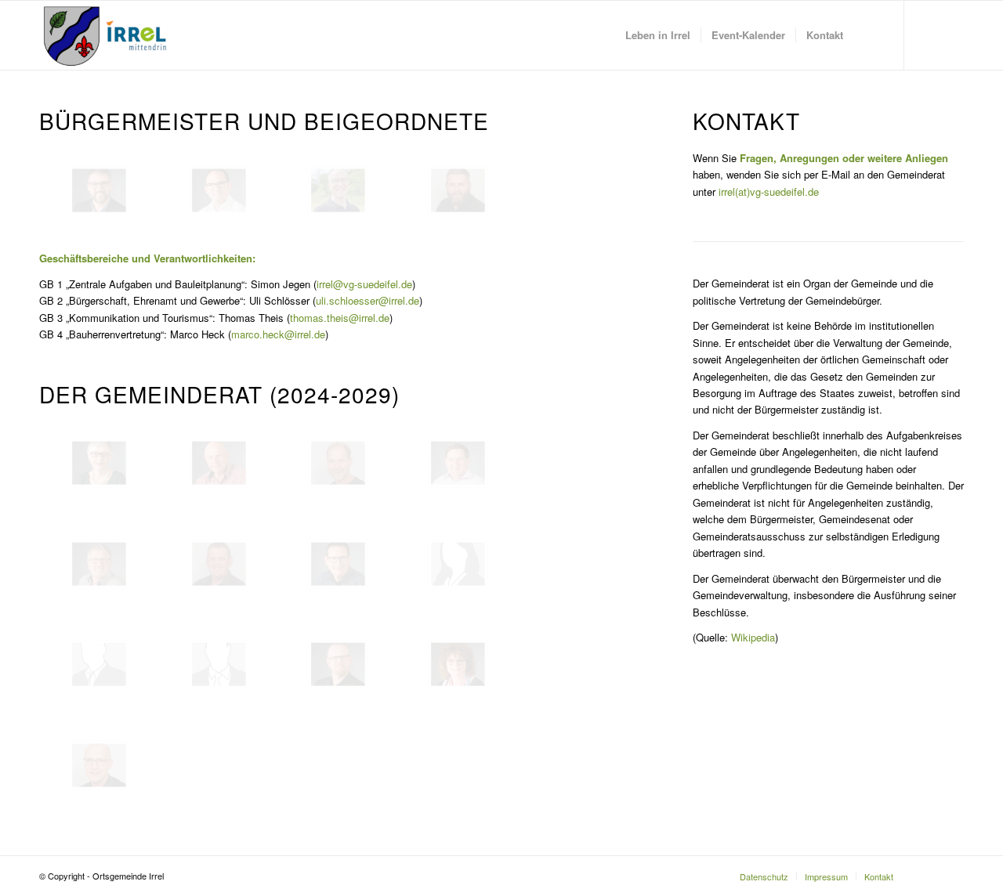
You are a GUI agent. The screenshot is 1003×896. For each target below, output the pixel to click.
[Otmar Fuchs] (338, 463)
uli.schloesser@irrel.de (367, 300)
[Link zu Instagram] (952, 34)
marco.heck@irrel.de (278, 334)
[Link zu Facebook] (928, 34)
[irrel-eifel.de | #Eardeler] (108, 35)
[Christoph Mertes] (99, 664)
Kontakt (746, 120)
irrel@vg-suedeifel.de (364, 283)
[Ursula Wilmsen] (458, 664)
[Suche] (868, 35)
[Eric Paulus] (219, 664)
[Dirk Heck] (219, 564)
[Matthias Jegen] (338, 564)
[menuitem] (658, 35)
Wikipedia (753, 637)
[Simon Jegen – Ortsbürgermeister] (99, 190)
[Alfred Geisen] (458, 463)
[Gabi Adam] (99, 463)
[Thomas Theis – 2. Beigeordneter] (338, 190)
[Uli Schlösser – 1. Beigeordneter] (219, 190)
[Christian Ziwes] (99, 765)
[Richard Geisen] (99, 564)
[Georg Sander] (338, 664)
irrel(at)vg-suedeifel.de (769, 191)
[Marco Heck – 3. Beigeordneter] (458, 190)
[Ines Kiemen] (458, 564)
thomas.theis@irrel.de (339, 317)
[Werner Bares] (219, 463)
